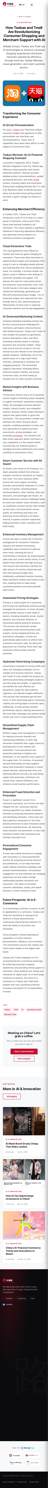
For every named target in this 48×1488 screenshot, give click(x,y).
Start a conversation (24, 1051)
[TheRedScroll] (33, 1463)
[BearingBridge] (28, 1448)
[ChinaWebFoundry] (32, 1455)
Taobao (16, 130)
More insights (24, 1058)
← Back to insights (24, 16)
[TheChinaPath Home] (9, 4)
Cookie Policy (34, 1482)
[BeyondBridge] (16, 1463)
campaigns (18, 435)
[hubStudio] (14, 1455)
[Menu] (31, 4)
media (36, 180)
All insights (12, 1096)
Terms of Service (9, 1482)
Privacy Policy (22, 1482)
